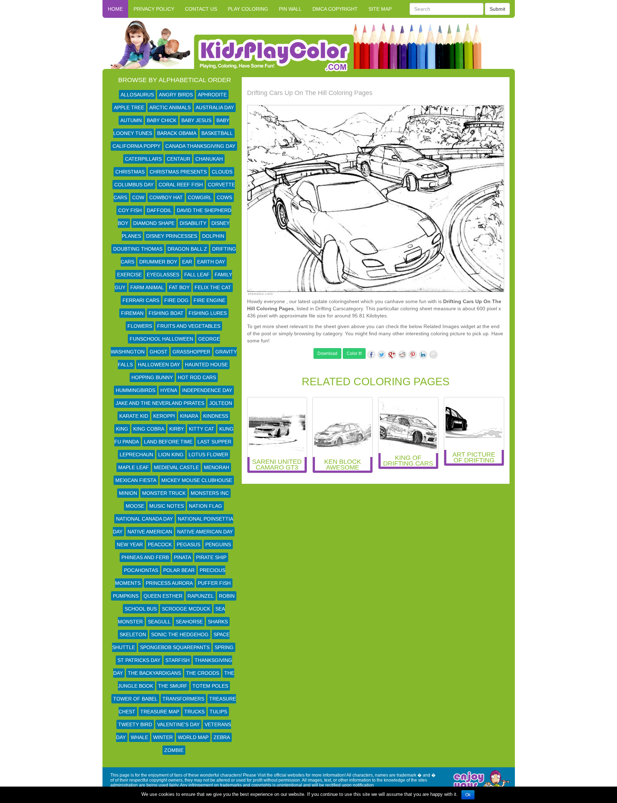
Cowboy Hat (166, 197)
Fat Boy (179, 287)
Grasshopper (191, 352)
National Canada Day (144, 519)
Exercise (129, 274)
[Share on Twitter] (381, 354)
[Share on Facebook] (371, 354)
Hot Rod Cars (197, 377)
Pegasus (188, 544)
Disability (193, 223)
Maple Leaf (133, 467)
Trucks (194, 711)
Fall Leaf (197, 274)
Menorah (216, 467)
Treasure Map (159, 711)
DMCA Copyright (335, 9)
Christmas (130, 172)
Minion (128, 493)
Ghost (158, 352)
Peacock (160, 544)
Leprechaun (136, 454)
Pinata (182, 557)
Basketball (217, 133)
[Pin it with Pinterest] (412, 354)
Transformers (183, 699)
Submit (497, 9)
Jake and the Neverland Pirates (160, 403)
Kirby (176, 429)
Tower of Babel (135, 699)
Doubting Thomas (137, 249)
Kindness (215, 416)
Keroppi (164, 416)
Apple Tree (129, 107)
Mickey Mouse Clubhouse (196, 480)
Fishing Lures (208, 313)
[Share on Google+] (392, 354)
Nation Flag (205, 506)
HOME (115, 9)
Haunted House (206, 364)
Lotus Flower (208, 454)
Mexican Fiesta (135, 480)
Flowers (139, 326)
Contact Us (201, 9)
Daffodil (159, 210)
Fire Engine (209, 300)
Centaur (178, 159)
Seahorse (189, 621)
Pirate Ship (211, 557)
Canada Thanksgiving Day (200, 146)
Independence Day (207, 390)
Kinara (189, 416)
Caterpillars (143, 159)
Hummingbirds (135, 390)
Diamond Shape (154, 223)
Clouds (222, 172)
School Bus (141, 609)
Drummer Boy (158, 262)
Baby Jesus (196, 120)
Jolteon (220, 403)
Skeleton (133, 634)
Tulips (218, 711)
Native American (149, 532)
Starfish (177, 660)
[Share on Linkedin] (423, 354)
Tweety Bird (135, 724)
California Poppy (136, 146)
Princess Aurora (169, 583)
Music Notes (166, 506)
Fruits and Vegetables (188, 326)
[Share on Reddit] (402, 354)
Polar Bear (179, 570)
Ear (187, 262)
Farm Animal (147, 287)
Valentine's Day (178, 724)
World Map (193, 737)
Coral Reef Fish (181, 184)
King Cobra (148, 429)
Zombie (174, 750)
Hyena (168, 390)
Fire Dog (176, 300)
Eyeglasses (163, 274)
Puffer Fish (214, 583)
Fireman (132, 313)
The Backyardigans (154, 673)
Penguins (218, 544)
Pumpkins (126, 596)
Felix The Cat (213, 287)
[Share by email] (433, 354)
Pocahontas (141, 570)
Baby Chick (161, 120)
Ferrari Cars (140, 300)
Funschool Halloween (161, 339)
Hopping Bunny (152, 377)
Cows (224, 197)
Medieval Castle (176, 467)
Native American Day (205, 532)
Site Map (380, 9)
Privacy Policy (154, 9)
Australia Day (215, 107)
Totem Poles (210, 686)
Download (327, 353)
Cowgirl (200, 197)
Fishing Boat (166, 313)
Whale (139, 737)
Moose (135, 506)
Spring (224, 647)
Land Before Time (168, 442)
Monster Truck (164, 493)
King (122, 429)
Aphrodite (212, 94)
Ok (468, 794)
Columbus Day (134, 184)
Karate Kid (133, 416)
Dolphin (213, 236)
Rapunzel (200, 596)
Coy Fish (130, 210)
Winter (163, 737)
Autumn (131, 120)
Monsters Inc (210, 493)
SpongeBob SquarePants (175, 647)
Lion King (171, 454)
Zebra (222, 737)
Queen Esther (163, 596)
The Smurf (172, 686)
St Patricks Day (138, 660)
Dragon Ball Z (187, 249)
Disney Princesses (171, 236)
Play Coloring (248, 9)
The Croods (202, 673)
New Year (130, 544)
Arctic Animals (170, 107)
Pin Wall (290, 9)
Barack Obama (176, 133)
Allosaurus (137, 94)
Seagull (159, 621)
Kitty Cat (201, 429)
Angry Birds (176, 94)
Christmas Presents (178, 172)
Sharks (218, 621)
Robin (227, 596)
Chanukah (209, 159)
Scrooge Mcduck (186, 609)
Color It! (354, 353)
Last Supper (214, 442)
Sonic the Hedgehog (180, 634)
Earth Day (211, 262)
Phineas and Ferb (145, 557)
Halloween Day (159, 364)
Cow (138, 197)
